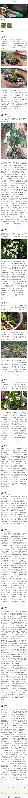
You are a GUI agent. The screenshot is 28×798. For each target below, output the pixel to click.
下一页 (24, 787)
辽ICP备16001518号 (16, 797)
